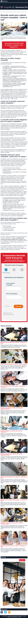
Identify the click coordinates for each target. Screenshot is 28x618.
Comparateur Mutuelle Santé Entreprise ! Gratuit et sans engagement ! (14, 45)
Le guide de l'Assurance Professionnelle (13, 11)
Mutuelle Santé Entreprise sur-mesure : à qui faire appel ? (14, 364)
